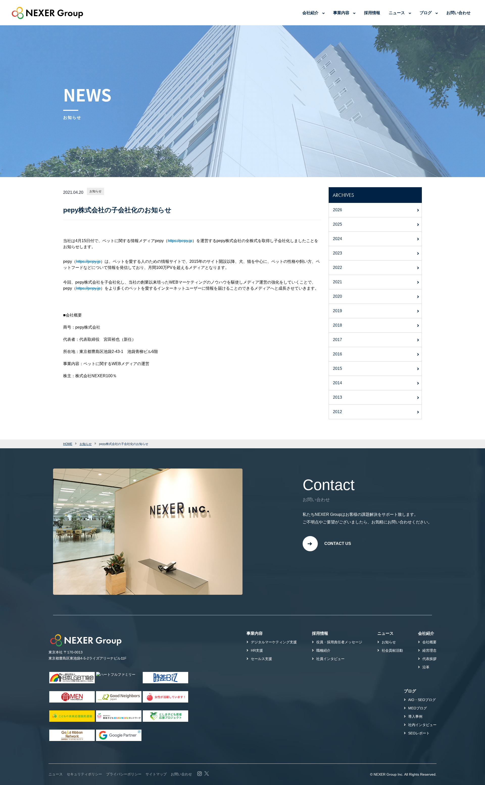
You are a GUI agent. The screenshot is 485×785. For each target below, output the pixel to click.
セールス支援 (261, 659)
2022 (337, 267)
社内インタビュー (422, 725)
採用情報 (372, 13)
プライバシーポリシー (123, 774)
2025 (337, 224)
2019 (337, 311)
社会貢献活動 (392, 650)
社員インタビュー (330, 659)
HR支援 (257, 650)
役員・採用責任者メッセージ (339, 642)
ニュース (397, 13)
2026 (337, 210)
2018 (337, 325)
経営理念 (429, 650)
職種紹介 (323, 650)
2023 (337, 253)
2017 (337, 339)
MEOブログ (417, 708)
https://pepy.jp (180, 241)
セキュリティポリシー (84, 774)
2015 (337, 368)
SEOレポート (419, 733)
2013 (337, 397)
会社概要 (429, 642)
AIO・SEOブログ (422, 700)
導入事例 (415, 716)
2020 (337, 296)
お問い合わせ (458, 13)
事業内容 (341, 13)
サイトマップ (156, 774)
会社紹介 (310, 13)
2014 (337, 383)
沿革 (425, 667)
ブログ (426, 13)
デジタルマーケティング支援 (274, 642)
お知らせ (95, 191)
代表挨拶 (429, 659)
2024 (337, 239)
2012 (337, 412)
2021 (337, 282)
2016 (337, 354)
